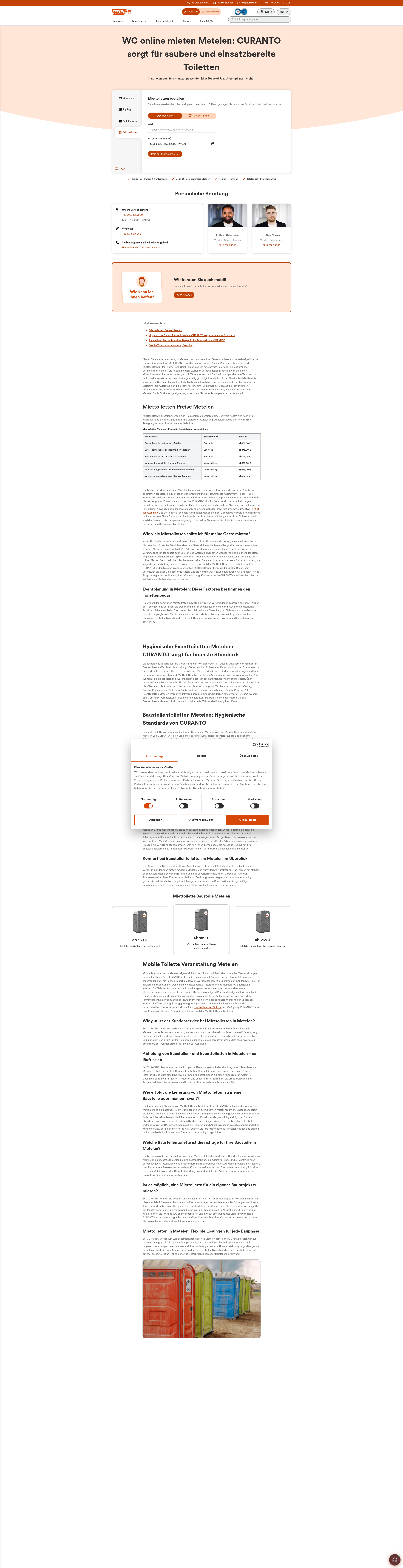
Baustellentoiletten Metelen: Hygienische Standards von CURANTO (187, 340)
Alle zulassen (247, 819)
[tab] (128, 98)
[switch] (183, 806)
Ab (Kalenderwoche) (159, 138)
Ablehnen (155, 819)
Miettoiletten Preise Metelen (165, 330)
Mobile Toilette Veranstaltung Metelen (171, 345)
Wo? (150, 124)
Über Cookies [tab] (249, 755)
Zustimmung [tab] (154, 756)
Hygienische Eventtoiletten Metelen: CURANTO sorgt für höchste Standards (192, 335)
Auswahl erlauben (201, 819)
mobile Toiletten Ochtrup (208, 1007)
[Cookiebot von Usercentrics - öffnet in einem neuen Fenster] (255, 745)
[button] (284, 12)
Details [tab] (201, 755)
